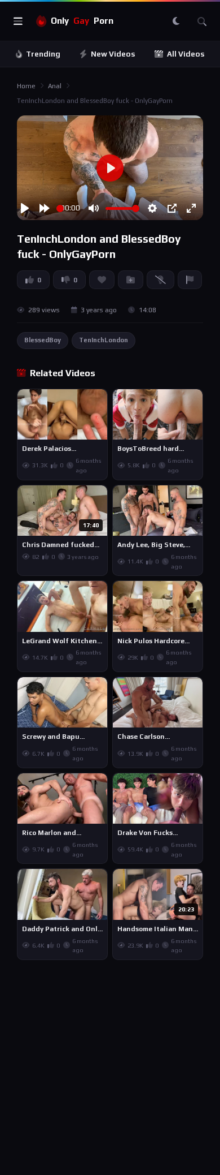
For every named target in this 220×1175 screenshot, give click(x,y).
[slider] (60, 208)
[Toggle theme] (176, 21)
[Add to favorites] (98, 403)
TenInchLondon (103, 340)
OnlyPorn (82, 20)
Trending (43, 54)
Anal (54, 86)
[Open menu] (18, 21)
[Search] (202, 21)
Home (26, 86)
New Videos (113, 54)
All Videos (186, 54)
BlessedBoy (42, 340)
